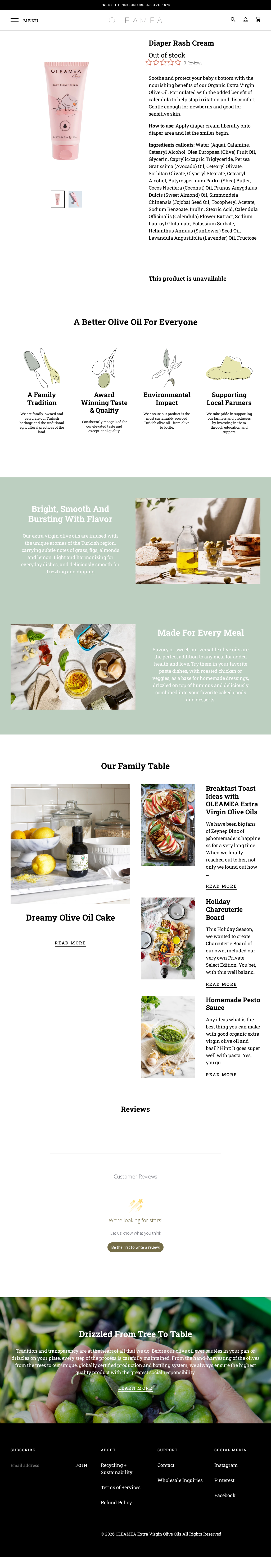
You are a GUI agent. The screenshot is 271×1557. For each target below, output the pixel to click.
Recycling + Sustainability (116, 1468)
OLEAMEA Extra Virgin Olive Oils (148, 1534)
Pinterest (224, 1480)
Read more (70, 942)
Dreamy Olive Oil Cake (70, 917)
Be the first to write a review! (135, 1247)
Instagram (226, 1465)
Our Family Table (135, 765)
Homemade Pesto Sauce (233, 1003)
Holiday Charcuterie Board (224, 909)
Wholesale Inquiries (180, 1480)
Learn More (135, 1388)
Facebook (225, 1495)
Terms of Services (121, 1487)
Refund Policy (116, 1502)
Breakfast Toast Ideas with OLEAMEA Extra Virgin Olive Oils (232, 800)
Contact (165, 1465)
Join (81, 1465)
